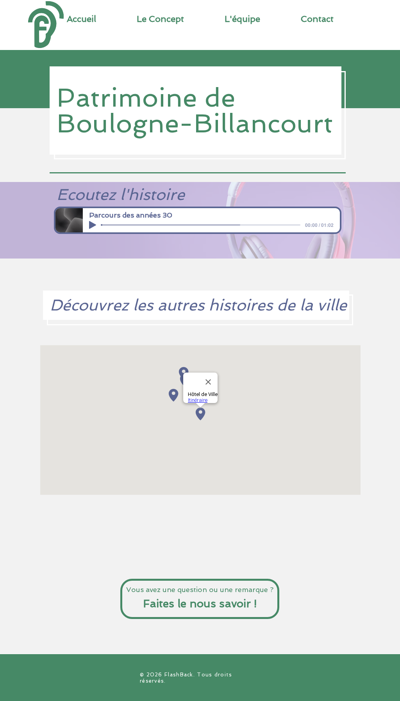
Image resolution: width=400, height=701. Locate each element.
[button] (317, 19)
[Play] (92, 225)
